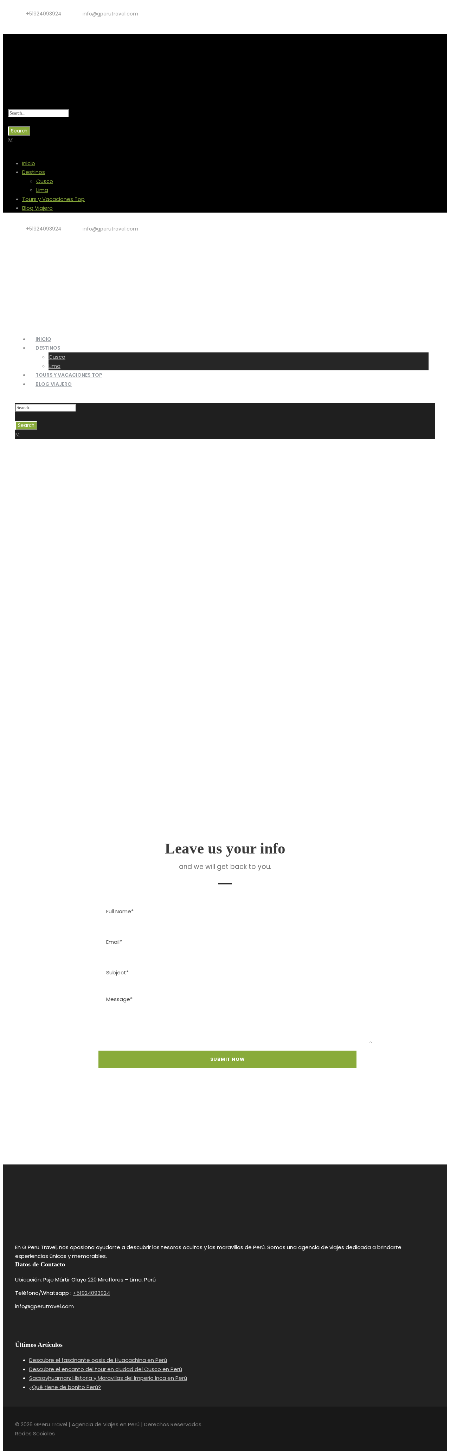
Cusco (44, 181)
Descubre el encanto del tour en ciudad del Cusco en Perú (105, 1369)
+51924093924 (91, 1293)
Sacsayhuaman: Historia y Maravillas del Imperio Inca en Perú (108, 1378)
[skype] (235, 1130)
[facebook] (26, 22)
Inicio (28, 163)
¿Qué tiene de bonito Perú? (65, 1387)
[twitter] (37, 22)
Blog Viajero (37, 208)
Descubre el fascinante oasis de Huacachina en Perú (98, 1360)
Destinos (33, 172)
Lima (42, 190)
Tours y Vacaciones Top (53, 199)
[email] (195, 1130)
